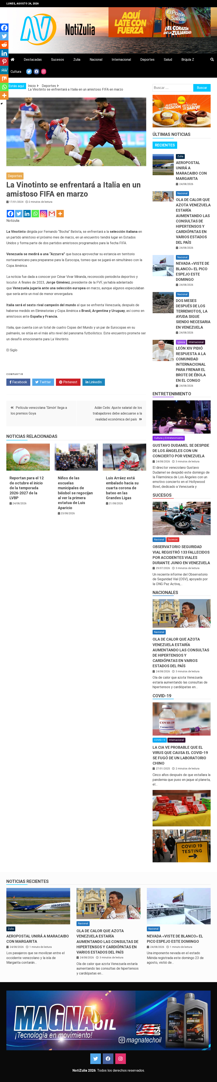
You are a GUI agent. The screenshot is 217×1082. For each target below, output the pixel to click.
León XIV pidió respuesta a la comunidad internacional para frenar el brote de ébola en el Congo (191, 364)
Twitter (45, 382)
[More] (60, 213)
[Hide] (1, 103)
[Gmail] (52, 213)
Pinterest (69, 382)
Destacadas (33, 60)
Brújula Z (187, 60)
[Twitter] (18, 213)
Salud (168, 60)
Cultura (16, 72)
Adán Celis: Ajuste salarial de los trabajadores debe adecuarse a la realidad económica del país (117, 413)
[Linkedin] (27, 213)
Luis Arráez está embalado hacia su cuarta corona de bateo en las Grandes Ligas (122, 488)
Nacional (96, 60)
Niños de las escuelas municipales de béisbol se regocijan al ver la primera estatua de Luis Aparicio (75, 493)
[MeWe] (4, 70)
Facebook (19, 382)
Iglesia (181, 342)
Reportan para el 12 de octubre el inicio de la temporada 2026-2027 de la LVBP (27, 488)
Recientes (165, 145)
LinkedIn (95, 382)
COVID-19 (162, 695)
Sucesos (57, 60)
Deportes (147, 60)
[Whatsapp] (35, 213)
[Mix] (4, 78)
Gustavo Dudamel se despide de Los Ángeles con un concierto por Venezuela (181, 450)
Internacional (121, 60)
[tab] (165, 145)
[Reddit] (4, 44)
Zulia (76, 60)
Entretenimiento (172, 393)
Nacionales (165, 592)
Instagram (120, 1058)
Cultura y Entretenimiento (168, 438)
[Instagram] (43, 213)
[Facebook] (10, 213)
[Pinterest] (4, 61)
